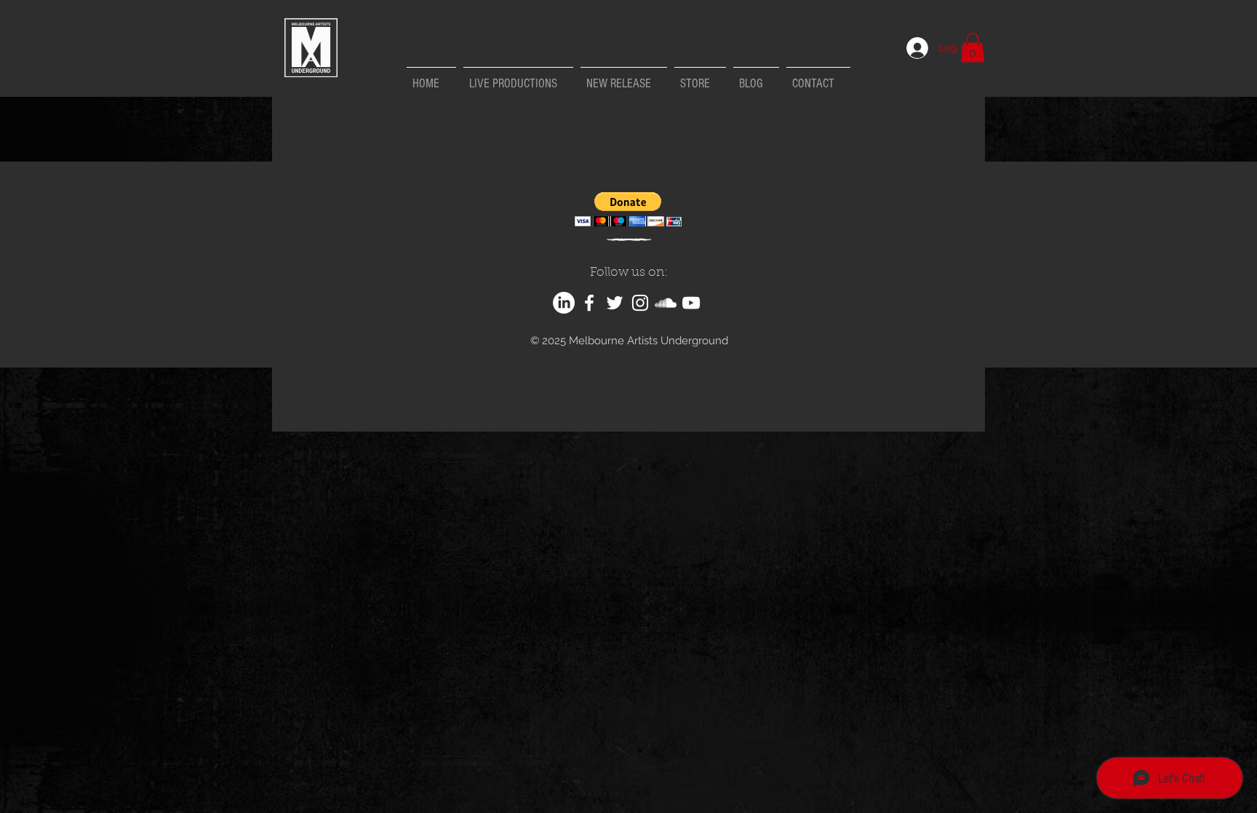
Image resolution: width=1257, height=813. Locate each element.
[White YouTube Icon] (691, 303)
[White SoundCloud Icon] (666, 303)
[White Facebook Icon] (589, 303)
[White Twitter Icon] (615, 303)
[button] (972, 48)
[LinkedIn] (564, 303)
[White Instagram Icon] (640, 303)
